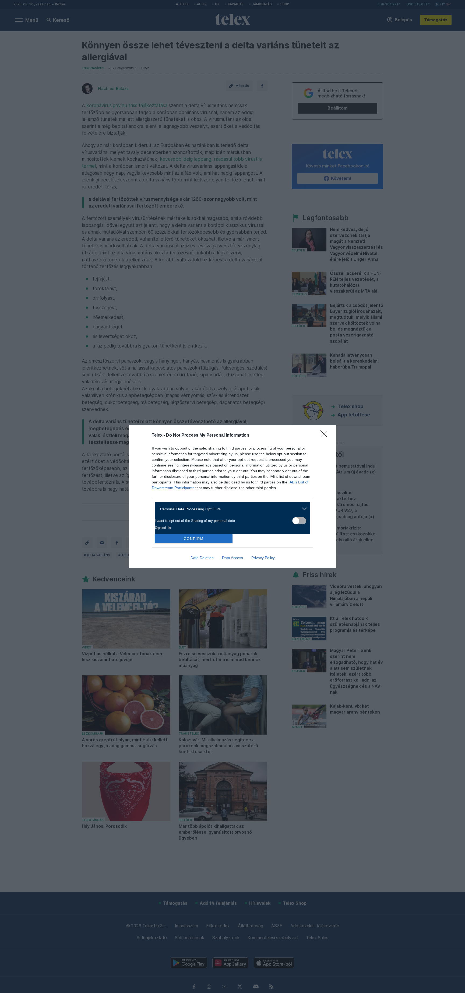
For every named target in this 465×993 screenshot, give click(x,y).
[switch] (299, 520)
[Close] (325, 435)
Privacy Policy (263, 558)
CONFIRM (194, 539)
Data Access (232, 558)
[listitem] (230, 509)
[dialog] (232, 496)
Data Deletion (202, 558)
